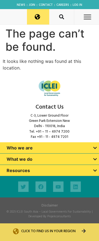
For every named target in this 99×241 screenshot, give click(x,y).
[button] (87, 16)
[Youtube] (58, 186)
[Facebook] (40, 186)
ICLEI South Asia (27, 211)
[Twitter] (23, 186)
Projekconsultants (59, 216)
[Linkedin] (75, 186)
